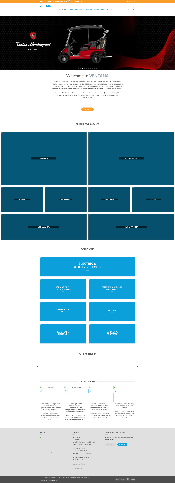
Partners (96, 9)
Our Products (78, 9)
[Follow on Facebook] (127, 1)
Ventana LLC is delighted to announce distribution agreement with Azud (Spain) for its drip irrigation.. (51, 407)
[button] (131, 9)
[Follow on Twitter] (131, 1)
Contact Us (109, 9)
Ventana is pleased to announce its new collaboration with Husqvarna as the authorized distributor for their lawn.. (75, 408)
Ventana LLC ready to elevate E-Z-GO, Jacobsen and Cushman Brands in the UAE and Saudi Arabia (99, 407)
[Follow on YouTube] (134, 1)
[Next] (169, 42)
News (102, 9)
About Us (70, 9)
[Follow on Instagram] (129, 1)
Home (64, 9)
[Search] (59, 9)
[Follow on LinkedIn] (132, 1)
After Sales (89, 9)
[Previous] (5, 42)
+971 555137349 (76, 1)
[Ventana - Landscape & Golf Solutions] (47, 9)
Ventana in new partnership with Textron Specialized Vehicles (124, 406)
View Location (77, 468)
